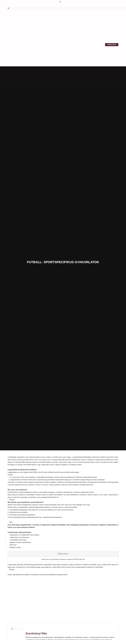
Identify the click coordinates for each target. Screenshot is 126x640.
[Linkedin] (115, 1)
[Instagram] (109, 1)
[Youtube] (118, 1)
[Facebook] (106, 1)
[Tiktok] (112, 1)
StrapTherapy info (79, 559)
